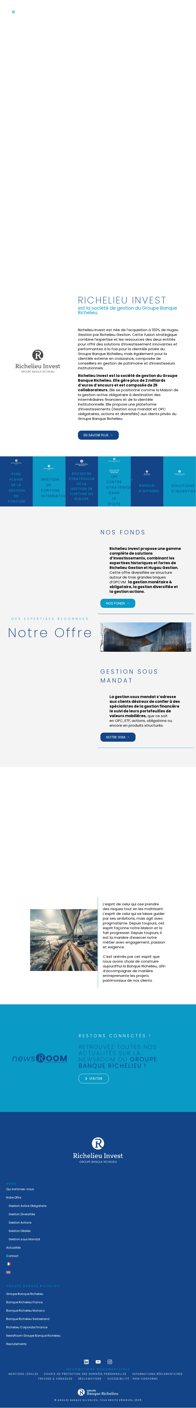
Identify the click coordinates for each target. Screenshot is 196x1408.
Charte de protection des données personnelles (85, 1374)
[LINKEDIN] (86, 1362)
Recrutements (16, 1344)
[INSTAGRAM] (110, 1362)
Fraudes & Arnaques (55, 1379)
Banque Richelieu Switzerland (27, 1319)
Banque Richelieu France (24, 1302)
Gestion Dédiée (19, 1231)
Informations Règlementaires (157, 1374)
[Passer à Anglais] (98, 1273)
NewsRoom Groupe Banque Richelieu (33, 1336)
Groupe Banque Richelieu (24, 1294)
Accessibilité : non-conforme (132, 1379)
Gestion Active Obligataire (27, 1206)
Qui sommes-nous (20, 1189)
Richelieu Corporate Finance (26, 1327)
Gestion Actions (20, 1222)
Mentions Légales (23, 1374)
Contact (12, 1256)
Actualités (13, 1248)
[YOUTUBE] (98, 1362)
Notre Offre (13, 1197)
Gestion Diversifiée (22, 1214)
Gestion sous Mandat (24, 1239)
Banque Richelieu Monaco (25, 1311)
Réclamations (90, 1379)
